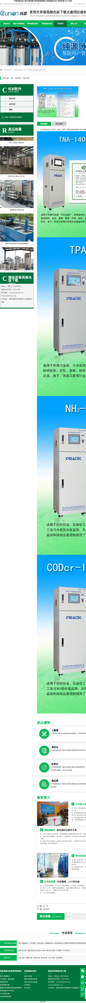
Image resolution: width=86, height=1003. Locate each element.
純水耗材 (12, 104)
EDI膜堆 (59, 950)
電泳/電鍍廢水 (23, 943)
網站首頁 (7, 23)
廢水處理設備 (41, 70)
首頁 (11, 78)
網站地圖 (43, 1002)
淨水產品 (66, 950)
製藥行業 (29, 958)
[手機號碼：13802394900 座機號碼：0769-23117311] (83, 988)
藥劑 (10, 110)
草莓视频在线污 (47, 23)
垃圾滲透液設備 (5, 996)
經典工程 (74, 23)
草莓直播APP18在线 (7, 991)
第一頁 (45, 906)
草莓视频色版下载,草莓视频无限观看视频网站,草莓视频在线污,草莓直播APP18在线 (43, 1)
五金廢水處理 (31, 70)
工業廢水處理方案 (19, 70)
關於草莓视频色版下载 (20, 23)
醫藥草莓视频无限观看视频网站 (11, 988)
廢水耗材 (26, 78)
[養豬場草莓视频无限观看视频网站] (16, 219)
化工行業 (51, 958)
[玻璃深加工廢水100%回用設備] (16, 151)
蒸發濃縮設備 (58, 943)
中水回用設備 (4, 993)
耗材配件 (60, 23)
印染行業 (36, 958)
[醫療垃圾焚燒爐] (16, 252)
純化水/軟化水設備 (48, 950)
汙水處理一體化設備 (37, 943)
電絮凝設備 (49, 943)
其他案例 (59, 958)
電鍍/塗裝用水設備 (34, 950)
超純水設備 (22, 950)
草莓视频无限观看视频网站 (33, 23)
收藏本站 (80, 4)
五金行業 (21, 958)
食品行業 (44, 958)
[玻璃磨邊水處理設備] (16, 185)
